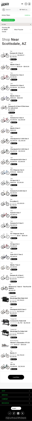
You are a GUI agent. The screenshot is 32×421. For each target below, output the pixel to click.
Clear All (27, 15)
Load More (16, 377)
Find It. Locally (25, 9)
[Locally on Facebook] (14, 413)
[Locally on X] (22, 413)
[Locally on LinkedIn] (18, 413)
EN (22, 4)
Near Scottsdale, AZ (7, 20)
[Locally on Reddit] (9, 413)
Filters (4, 24)
